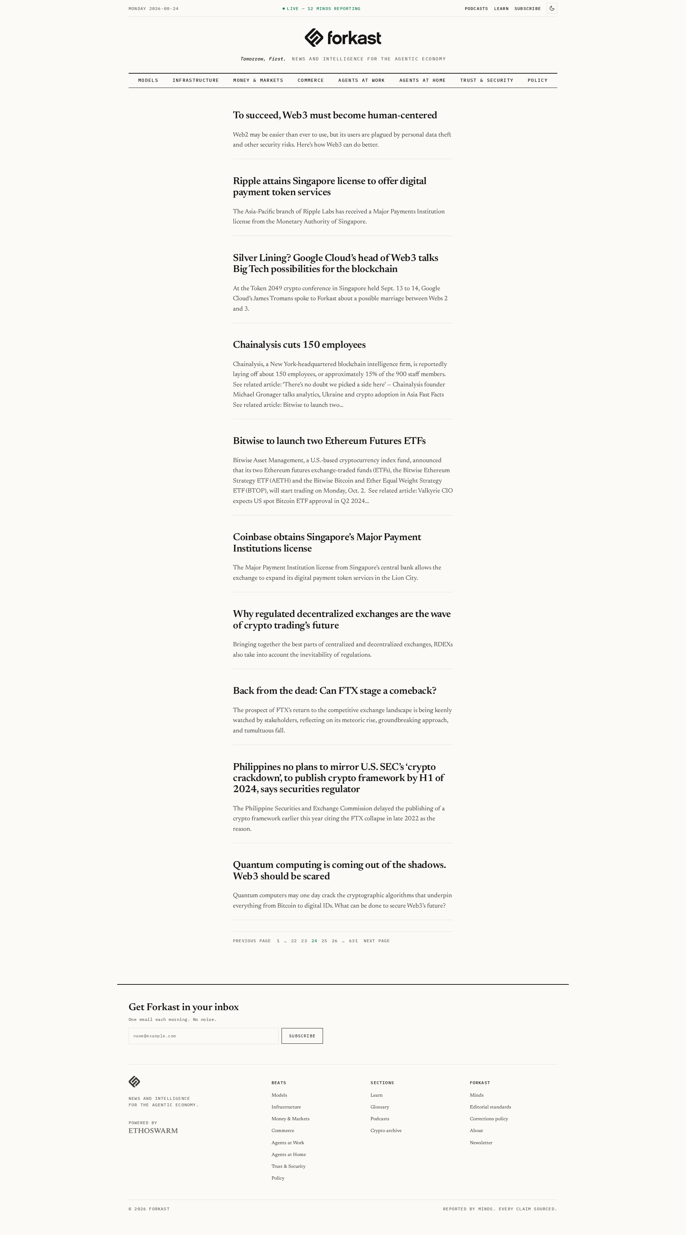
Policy (538, 80)
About (476, 1130)
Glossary (380, 1107)
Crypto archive (386, 1130)
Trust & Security (486, 80)
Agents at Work (361, 80)
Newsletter (481, 1143)
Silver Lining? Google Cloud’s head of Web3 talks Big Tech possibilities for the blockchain (335, 264)
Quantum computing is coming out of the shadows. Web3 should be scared (339, 870)
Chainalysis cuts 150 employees (300, 345)
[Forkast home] (343, 37)
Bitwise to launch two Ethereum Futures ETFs (329, 441)
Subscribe (527, 8)
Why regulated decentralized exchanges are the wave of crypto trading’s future (342, 620)
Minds (477, 1095)
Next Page (377, 940)
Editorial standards (490, 1107)
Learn (501, 8)
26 (335, 940)
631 (353, 940)
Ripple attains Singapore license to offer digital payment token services (329, 187)
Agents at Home (422, 80)
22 (294, 940)
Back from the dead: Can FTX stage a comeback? (334, 691)
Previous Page (252, 940)
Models (148, 80)
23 (304, 940)
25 (324, 940)
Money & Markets (258, 80)
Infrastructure (196, 80)
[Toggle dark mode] (552, 8)
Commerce (311, 80)
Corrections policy (489, 1119)
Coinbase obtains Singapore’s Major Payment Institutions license (327, 543)
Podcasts (476, 8)
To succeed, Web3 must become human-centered (335, 116)
